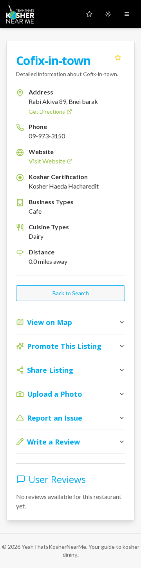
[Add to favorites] (118, 58)
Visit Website (47, 161)
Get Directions (47, 111)
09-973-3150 (47, 136)
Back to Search (70, 293)
